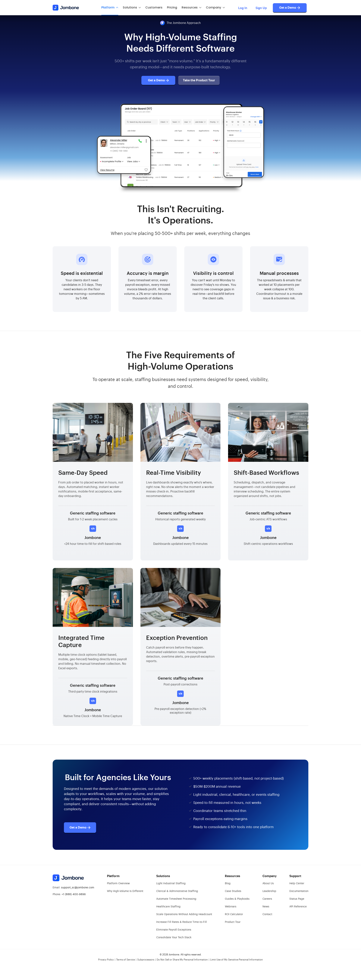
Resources (190, 7)
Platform (108, 7)
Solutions (130, 7)
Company (213, 7)
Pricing (172, 7)
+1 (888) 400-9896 (74, 894)
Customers (153, 7)
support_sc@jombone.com (77, 887)
